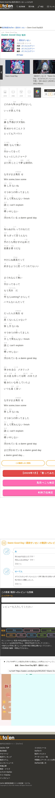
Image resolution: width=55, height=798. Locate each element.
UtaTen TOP (4, 748)
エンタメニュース (6, 763)
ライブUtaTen (5, 775)
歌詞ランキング (6, 757)
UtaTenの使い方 (40, 763)
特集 (32, 6)
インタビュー (5, 778)
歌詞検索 (22, 6)
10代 (11, 635)
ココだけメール (40, 748)
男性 (14, 630)
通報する (18, 564)
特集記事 (3, 766)
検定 (41, 6)
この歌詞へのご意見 (23, 463)
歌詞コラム (4, 760)
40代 (42, 635)
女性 (31, 630)
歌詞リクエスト (40, 754)
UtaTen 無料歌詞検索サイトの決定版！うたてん (15, 783)
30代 (31, 635)
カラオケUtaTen (6, 772)
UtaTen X (38, 751)
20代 (21, 635)
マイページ (4, 754)
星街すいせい (25, 40)
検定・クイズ (5, 769)
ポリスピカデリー (28, 46)
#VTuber (20, 55)
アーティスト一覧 (41, 757)
